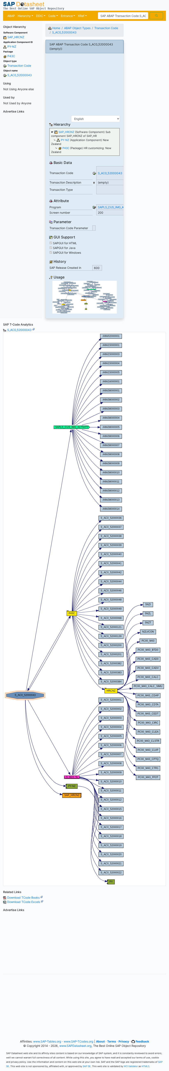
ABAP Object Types (77, 28)
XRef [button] (81, 16)
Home (56, 28)
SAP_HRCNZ (15, 37)
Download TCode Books (23, 897)
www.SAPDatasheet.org (75, 1045)
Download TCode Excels (24, 902)
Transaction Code (19, 65)
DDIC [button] (39, 16)
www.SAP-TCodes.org (78, 1041)
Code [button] (51, 16)
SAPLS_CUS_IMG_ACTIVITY (116, 207)
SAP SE (87, 1066)
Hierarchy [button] (24, 16)
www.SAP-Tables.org (47, 1041)
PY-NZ (11, 46)
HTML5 (145, 1066)
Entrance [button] (67, 16)
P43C (11, 56)
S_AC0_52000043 (19, 75)
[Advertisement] (21, 177)
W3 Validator (131, 1066)
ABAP (11, 16)
